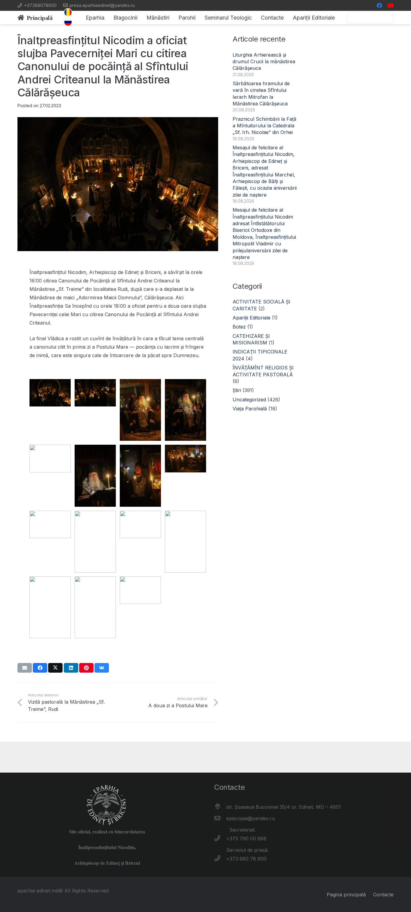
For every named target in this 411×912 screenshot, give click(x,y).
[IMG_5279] (185, 472)
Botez (239, 327)
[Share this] (40, 668)
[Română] (68, 12)
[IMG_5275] (50, 538)
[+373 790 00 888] (220, 838)
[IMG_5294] (140, 410)
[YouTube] (391, 5)
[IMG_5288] (185, 410)
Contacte (383, 895)
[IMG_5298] (95, 406)
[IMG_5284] (50, 472)
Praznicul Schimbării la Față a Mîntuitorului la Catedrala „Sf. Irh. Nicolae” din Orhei (264, 125)
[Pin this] (86, 668)
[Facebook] (379, 5)
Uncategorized (249, 400)
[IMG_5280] (140, 476)
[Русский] (68, 22)
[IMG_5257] (95, 607)
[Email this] (24, 668)
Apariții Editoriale (251, 318)
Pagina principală (346, 895)
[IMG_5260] (50, 607)
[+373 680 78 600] (220, 858)
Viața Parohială (250, 409)
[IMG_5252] (140, 603)
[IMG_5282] (95, 476)
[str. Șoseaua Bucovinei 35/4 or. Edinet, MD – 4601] (220, 807)
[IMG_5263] (140, 538)
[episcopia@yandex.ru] (220, 818)
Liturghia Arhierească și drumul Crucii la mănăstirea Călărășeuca (264, 61)
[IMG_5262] (185, 542)
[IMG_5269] (95, 542)
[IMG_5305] (50, 406)
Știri (237, 390)
